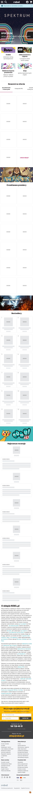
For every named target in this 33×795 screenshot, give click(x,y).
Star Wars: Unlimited (22, 639)
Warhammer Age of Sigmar (9, 645)
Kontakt (3, 745)
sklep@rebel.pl (16, 735)
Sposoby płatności (6, 752)
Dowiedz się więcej (7, 41)
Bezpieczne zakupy (6, 750)
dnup (25, 71)
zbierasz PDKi (21, 667)
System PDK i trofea (22, 765)
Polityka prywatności (7, 788)
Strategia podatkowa (23, 770)
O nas (19, 743)
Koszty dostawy (5, 743)
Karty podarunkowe (23, 764)
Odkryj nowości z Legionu (25, 55)
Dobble (8, 55)
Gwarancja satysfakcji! (23, 750)
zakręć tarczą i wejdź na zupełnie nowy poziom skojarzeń (16, 37)
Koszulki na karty (5, 762)
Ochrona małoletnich (23, 755)
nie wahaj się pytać (13, 625)
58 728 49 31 (16, 726)
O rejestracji (4, 755)
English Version (5, 769)
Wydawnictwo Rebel (6, 764)
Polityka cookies (22, 769)
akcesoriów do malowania (24, 649)
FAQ (2, 757)
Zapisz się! (25, 718)
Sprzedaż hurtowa (5, 765)
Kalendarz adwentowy (23, 754)
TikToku (15, 690)
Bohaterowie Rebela (23, 752)
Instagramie (10, 690)
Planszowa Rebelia (5, 770)
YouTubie (20, 690)
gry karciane (4, 639)
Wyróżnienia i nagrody (23, 747)
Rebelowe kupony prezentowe (8, 71)
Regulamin (17, 788)
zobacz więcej (24, 157)
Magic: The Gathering (12, 637)
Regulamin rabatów (6, 754)
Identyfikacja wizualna (23, 757)
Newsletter (20, 762)
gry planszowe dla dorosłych (16, 632)
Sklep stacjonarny (22, 749)
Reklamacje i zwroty (6, 747)
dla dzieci (9, 630)
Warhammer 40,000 (27, 643)
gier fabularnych (21, 654)
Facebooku (4, 690)
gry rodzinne (24, 630)
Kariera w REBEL (21, 772)
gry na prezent (22, 624)
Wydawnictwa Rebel (6, 693)
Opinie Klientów (22, 745)
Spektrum (6, 33)
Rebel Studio (4, 767)
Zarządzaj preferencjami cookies (30, 792)
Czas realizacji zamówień (7, 749)
